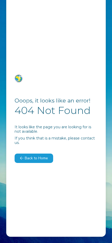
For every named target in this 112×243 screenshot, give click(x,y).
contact (88, 138)
